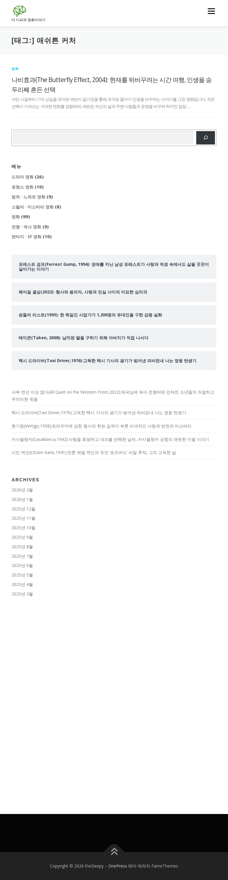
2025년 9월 (22, 537)
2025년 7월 (22, 556)
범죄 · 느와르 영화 (28, 196)
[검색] (205, 138)
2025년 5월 (22, 575)
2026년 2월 (22, 490)
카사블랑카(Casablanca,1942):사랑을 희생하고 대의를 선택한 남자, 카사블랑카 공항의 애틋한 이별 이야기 (110, 439)
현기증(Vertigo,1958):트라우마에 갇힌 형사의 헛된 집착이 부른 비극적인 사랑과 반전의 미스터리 (101, 426)
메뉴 (210, 11)
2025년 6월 (22, 565)
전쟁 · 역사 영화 (26, 227)
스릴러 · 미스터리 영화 (33, 207)
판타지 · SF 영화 (27, 236)
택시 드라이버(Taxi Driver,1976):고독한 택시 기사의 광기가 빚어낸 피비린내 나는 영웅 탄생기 (99, 412)
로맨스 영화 (23, 187)
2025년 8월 (22, 546)
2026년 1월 (22, 499)
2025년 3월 (22, 594)
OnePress (117, 866)
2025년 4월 (22, 584)
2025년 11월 (23, 518)
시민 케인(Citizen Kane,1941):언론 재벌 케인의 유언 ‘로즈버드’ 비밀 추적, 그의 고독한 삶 (94, 452)
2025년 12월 (23, 509)
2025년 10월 (23, 527)
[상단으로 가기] (114, 852)
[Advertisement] (114, 653)
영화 (15, 68)
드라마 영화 (23, 177)
